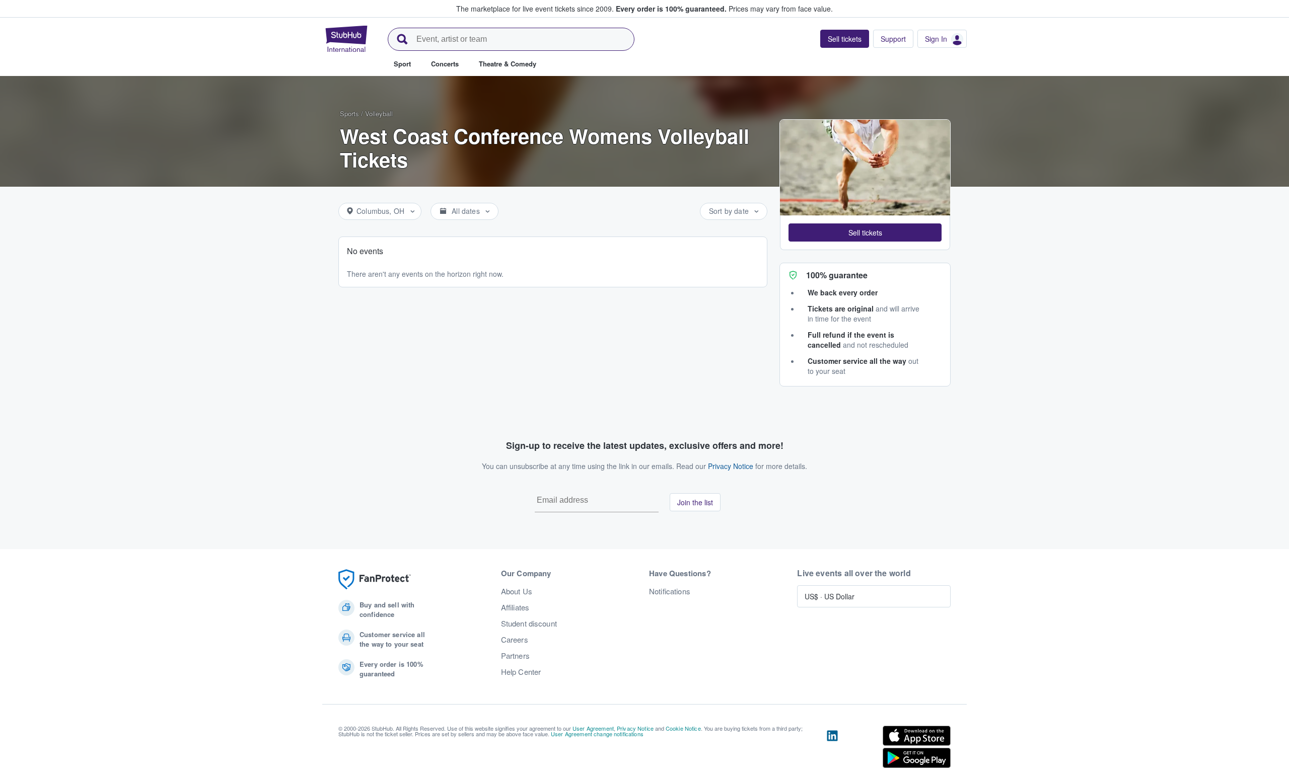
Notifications (669, 591)
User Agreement (593, 728)
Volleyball (379, 113)
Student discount (529, 623)
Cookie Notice (683, 728)
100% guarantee (837, 275)
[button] (865, 232)
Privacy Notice (730, 466)
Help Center (521, 672)
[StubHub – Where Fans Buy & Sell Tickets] (346, 39)
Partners (515, 656)
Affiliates (515, 607)
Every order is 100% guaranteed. (671, 9)
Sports (349, 113)
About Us (516, 591)
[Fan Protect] (374, 579)
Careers (514, 640)
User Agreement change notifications (597, 734)
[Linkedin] (832, 749)
